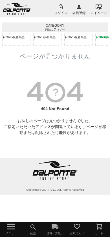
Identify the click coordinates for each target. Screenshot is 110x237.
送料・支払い (55, 233)
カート (99, 233)
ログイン (61, 13)
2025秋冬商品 (46, 37)
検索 (33, 233)
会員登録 (79, 13)
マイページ (98, 13)
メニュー (11, 233)
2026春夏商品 (15, 37)
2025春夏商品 (77, 37)
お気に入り (77, 233)
